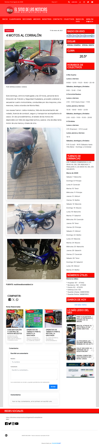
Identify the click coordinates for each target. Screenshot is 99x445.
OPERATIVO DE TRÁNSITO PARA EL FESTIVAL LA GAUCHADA (53, 332)
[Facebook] (80, 2)
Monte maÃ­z (65, 26)
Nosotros (46, 19)
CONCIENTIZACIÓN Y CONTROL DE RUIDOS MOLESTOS (14, 332)
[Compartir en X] (13, 299)
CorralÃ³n (41, 26)
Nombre (13, 358)
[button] (69, 2)
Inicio (5, 19)
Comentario (14, 366)
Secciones (27, 19)
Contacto (57, 19)
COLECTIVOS (69, 19)
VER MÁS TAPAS (80, 305)
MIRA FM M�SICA (89, 20)
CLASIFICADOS (15, 19)
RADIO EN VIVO (80, 20)
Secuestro (51, 26)
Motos (31, 26)
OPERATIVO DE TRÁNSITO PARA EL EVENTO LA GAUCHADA (34, 332)
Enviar (53, 387)
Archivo (37, 19)
